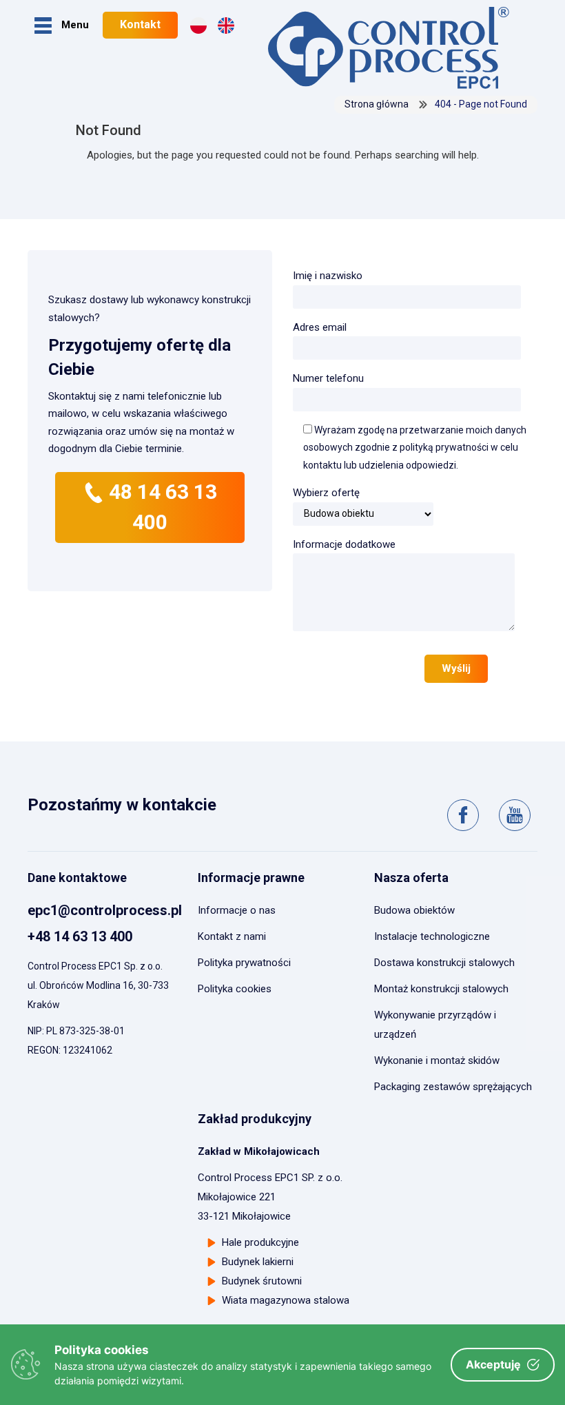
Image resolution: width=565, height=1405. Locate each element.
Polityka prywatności (244, 962)
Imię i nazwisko (327, 275)
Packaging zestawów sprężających (453, 1086)
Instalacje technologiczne (432, 936)
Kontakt (140, 24)
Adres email (320, 327)
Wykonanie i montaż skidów (437, 1060)
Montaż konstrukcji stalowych (441, 989)
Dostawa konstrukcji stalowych (444, 962)
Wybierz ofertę (326, 492)
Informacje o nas (237, 910)
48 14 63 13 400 (160, 507)
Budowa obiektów (414, 910)
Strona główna (377, 104)
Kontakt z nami (232, 936)
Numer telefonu (328, 378)
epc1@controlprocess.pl (105, 910)
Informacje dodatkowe (344, 544)
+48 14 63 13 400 (80, 936)
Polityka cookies (234, 989)
